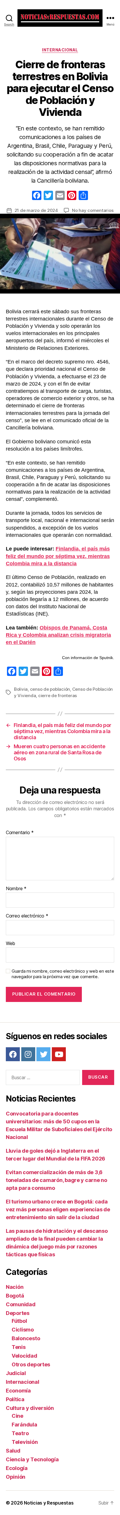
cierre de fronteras (57, 695)
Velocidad (24, 1356)
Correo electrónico (27, 916)
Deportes (17, 1313)
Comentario (20, 832)
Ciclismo (23, 1330)
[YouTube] (59, 1054)
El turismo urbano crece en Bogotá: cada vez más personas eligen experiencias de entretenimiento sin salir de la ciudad (58, 1209)
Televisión (25, 1442)
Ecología (17, 1468)
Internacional (60, 49)
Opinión (15, 1477)
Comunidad (21, 1304)
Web (10, 943)
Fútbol (19, 1321)
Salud (13, 1451)
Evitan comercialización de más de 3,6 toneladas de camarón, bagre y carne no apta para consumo (56, 1180)
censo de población (50, 689)
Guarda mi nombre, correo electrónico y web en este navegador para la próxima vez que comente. (63, 974)
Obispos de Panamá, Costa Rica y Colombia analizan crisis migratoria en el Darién (58, 635)
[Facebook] (37, 196)
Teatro (20, 1433)
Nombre (16, 888)
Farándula (24, 1425)
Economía (18, 1391)
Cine (17, 1416)
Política (15, 1399)
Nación (14, 1287)
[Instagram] (28, 1054)
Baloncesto (26, 1338)
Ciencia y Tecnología (32, 1459)
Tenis (19, 1347)
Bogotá (15, 1296)
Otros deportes (31, 1364)
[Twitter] (43, 1054)
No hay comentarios (92, 210)
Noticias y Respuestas (48, 1503)
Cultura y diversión (30, 1408)
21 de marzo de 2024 (36, 210)
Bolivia (21, 689)
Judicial (16, 1373)
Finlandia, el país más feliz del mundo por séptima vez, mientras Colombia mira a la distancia (58, 556)
